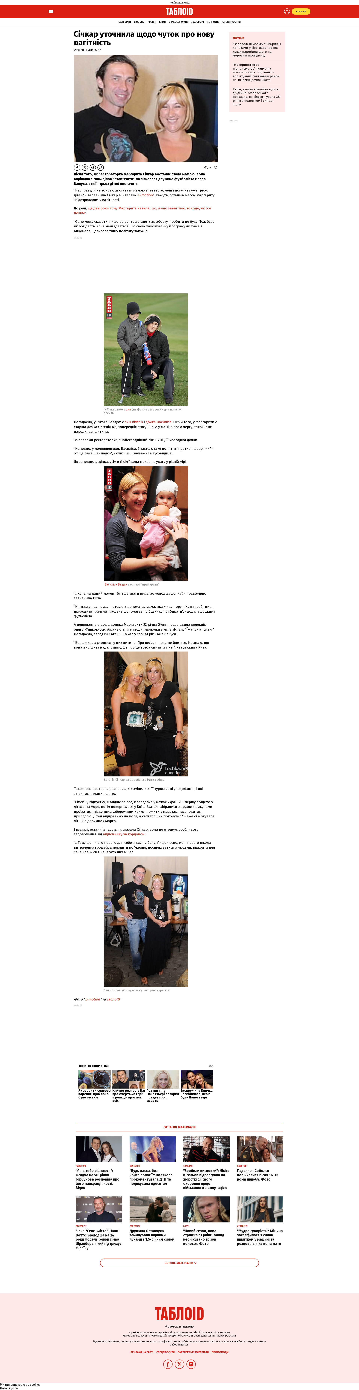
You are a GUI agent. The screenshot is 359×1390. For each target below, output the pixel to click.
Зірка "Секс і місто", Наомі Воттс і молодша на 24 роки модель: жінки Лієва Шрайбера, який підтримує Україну (98, 1239)
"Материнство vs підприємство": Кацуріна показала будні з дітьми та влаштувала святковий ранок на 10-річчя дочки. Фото (256, 72)
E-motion (145, 195)
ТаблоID (113, 999)
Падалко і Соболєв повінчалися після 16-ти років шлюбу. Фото (257, 1175)
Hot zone (213, 22)
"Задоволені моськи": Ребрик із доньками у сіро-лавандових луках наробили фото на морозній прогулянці (257, 49)
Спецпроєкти (231, 22)
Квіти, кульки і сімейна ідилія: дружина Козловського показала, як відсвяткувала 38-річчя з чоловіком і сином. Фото (257, 97)
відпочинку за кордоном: (124, 834)
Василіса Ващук (116, 584)
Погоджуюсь (9, 1388)
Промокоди (220, 1352)
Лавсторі (197, 22)
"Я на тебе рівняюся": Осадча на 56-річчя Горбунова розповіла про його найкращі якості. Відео (97, 1179)
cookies (35, 1384)
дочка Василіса (158, 422)
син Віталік (134, 422)
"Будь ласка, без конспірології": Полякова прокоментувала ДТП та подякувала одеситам (151, 1177)
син (128, 409)
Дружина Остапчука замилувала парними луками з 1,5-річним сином (152, 1235)
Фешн (152, 22)
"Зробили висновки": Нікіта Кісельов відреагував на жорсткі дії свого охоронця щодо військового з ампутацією (206, 1179)
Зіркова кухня (178, 22)
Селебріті (124, 22)
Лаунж (238, 38)
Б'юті (162, 22)
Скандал (139, 22)
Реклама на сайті (142, 1352)
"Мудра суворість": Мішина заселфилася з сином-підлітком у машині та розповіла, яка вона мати (260, 1237)
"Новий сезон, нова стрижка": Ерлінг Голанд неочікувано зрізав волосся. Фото (203, 1237)
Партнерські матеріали (193, 1352)
